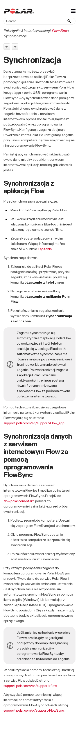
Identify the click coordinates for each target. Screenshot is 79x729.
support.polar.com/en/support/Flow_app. (34, 423)
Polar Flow (59, 31)
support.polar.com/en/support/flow (30, 686)
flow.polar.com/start (19, 501)
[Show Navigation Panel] (73, 11)
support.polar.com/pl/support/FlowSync (34, 710)
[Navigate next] (15, 46)
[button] (69, 21)
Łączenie (45, 249)
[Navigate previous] (7, 46)
